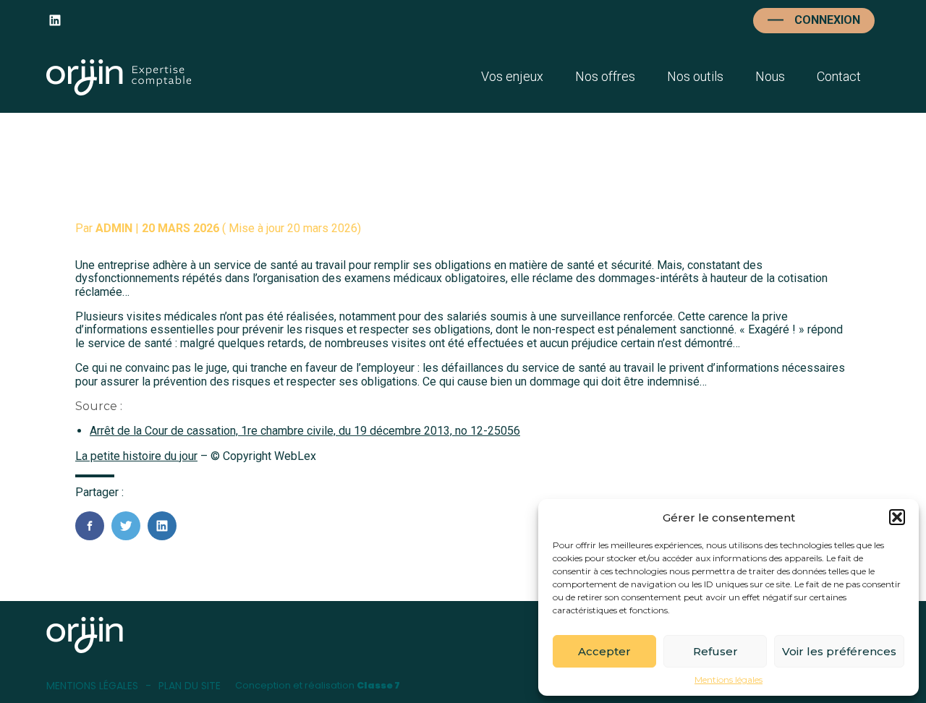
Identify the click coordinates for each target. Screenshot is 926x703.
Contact (839, 76)
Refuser (715, 651)
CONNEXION (827, 20)
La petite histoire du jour (136, 456)
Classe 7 (378, 685)
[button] (897, 517)
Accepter (604, 651)
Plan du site (189, 685)
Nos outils (695, 76)
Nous (770, 76)
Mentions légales (728, 680)
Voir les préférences (839, 651)
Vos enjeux (512, 76)
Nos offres (605, 76)
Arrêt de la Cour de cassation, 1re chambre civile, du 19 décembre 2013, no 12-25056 (305, 431)
